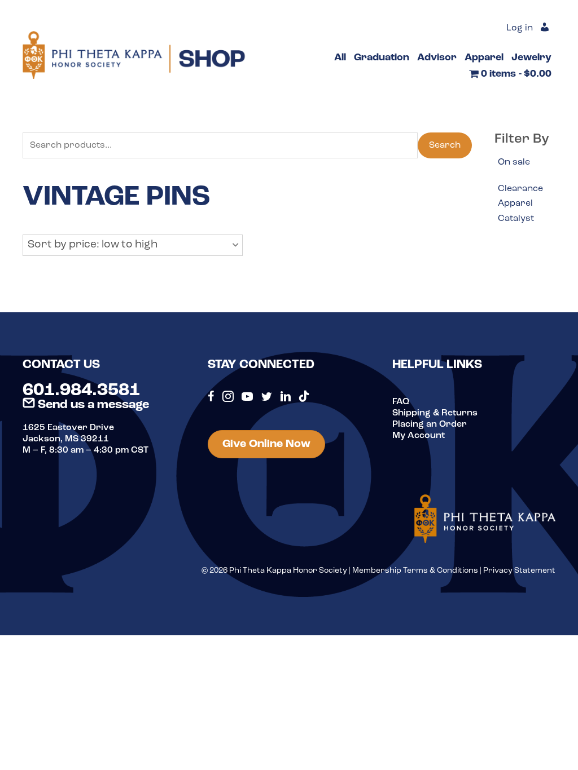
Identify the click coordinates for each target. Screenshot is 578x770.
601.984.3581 (81, 391)
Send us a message (92, 405)
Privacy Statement (519, 571)
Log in (519, 28)
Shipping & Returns (435, 413)
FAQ (400, 401)
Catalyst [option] (516, 218)
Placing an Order (429, 424)
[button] (133, 245)
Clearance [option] (520, 188)
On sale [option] (514, 162)
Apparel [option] (515, 203)
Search (445, 145)
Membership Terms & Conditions (415, 571)
